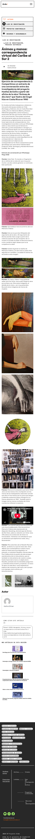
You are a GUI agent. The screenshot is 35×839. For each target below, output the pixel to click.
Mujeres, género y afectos (12, 758)
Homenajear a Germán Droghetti (11, 670)
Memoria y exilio (25, 729)
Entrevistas (6, 738)
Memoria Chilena (7, 529)
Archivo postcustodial (10, 755)
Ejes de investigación (15, 24)
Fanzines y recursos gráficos (13, 735)
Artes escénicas (8, 732)
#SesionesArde (7, 741)
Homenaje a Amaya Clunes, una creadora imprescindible (17, 661)
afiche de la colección (13, 161)
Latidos (10, 19)
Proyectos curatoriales (16, 29)
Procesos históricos (13, 44)
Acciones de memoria (9, 747)
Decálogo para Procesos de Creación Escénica (14, 652)
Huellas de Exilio (9, 105)
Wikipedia (24, 233)
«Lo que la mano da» (20, 547)
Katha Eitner (9, 606)
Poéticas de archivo (9, 749)
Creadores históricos (10, 729)
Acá (17, 226)
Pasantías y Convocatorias (12, 744)
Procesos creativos (9, 726)
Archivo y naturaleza (10, 761)
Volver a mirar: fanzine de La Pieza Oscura (13, 689)
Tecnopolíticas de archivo (12, 752)
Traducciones (24, 761)
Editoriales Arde (18, 738)
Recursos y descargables (16, 34)
